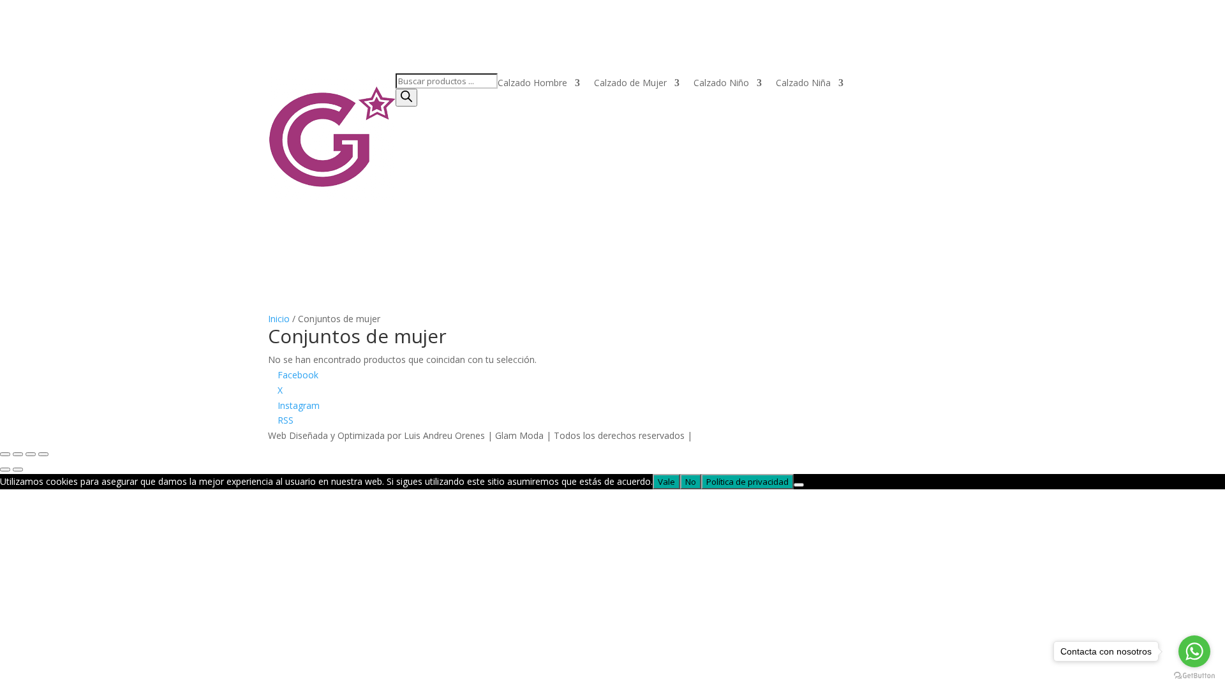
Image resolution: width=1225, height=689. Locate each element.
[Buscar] (406, 98)
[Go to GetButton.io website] (1194, 676)
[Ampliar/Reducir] (5, 454)
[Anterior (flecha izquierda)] (5, 469)
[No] (799, 485)
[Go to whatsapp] (1194, 651)
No (690, 481)
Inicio (279, 319)
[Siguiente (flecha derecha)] (18, 469)
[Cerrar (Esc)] (43, 454)
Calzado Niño (721, 83)
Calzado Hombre (532, 83)
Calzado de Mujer (630, 83)
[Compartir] (31, 454)
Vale (666, 481)
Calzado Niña (803, 83)
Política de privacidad (747, 481)
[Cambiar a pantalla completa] (18, 454)
